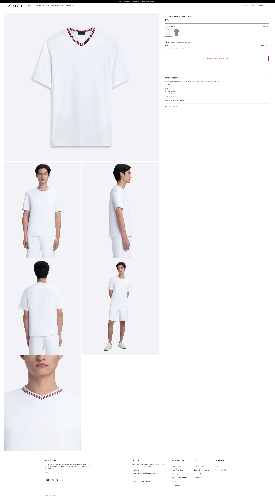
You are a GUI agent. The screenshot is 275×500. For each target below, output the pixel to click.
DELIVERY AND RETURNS (174, 101)
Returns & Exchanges (179, 478)
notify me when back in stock (217, 58)
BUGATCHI (53, 495)
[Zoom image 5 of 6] (120, 306)
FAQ (133, 477)
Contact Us (175, 485)
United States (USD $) (141, 482)
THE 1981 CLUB (220, 470)
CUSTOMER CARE (172, 106)
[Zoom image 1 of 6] (81, 87)
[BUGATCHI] (13, 6)
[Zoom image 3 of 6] (120, 210)
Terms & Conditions (201, 470)
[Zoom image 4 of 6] (42, 306)
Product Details (172, 78)
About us (218, 466)
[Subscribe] (92, 473)
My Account (175, 466)
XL (178, 49)
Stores (173, 481)
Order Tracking (177, 470)
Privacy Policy (199, 466)
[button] (268, 6)
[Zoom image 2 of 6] (42, 210)
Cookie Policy (199, 474)
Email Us (135, 471)
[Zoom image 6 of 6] (42, 403)
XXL (183, 49)
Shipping (174, 474)
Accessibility (198, 478)
